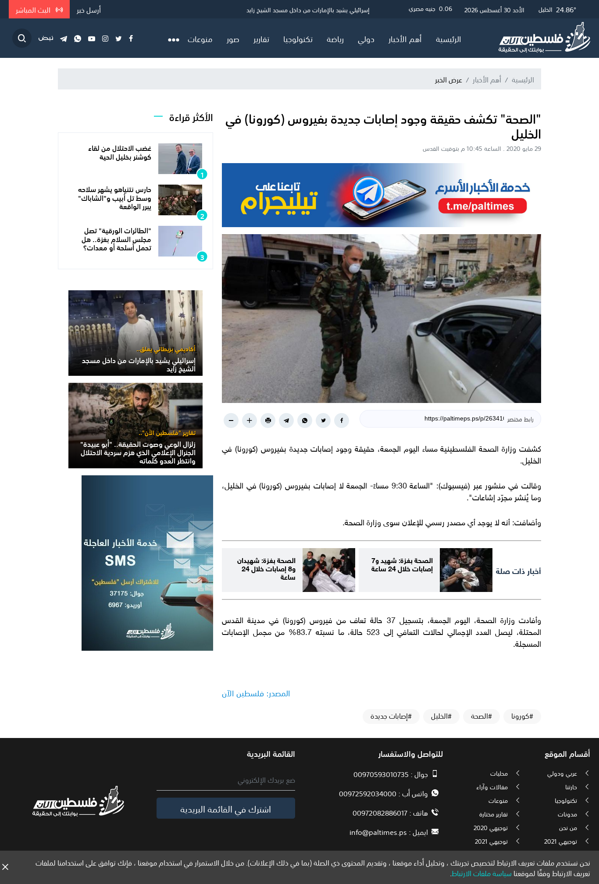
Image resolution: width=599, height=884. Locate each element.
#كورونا (522, 715)
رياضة (335, 38)
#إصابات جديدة (391, 715)
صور (233, 38)
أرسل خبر (89, 9)
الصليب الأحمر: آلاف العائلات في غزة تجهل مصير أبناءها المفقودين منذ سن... (275, 9)
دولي (366, 38)
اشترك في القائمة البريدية (225, 808)
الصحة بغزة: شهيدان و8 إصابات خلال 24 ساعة (266, 567)
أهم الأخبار (405, 38)
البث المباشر (34, 9)
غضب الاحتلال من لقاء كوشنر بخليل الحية (119, 151)
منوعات (200, 38)
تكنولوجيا (298, 38)
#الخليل (441, 715)
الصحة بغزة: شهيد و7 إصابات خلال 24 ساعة (402, 563)
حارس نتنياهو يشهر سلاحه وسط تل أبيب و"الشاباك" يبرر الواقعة (114, 197)
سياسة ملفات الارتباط (482, 873)
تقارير (261, 38)
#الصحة (481, 715)
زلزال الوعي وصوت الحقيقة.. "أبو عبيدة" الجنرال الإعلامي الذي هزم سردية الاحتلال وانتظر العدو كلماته (138, 451)
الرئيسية (448, 38)
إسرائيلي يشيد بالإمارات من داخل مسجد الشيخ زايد (139, 364)
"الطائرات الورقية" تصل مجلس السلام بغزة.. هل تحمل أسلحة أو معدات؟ (116, 238)
